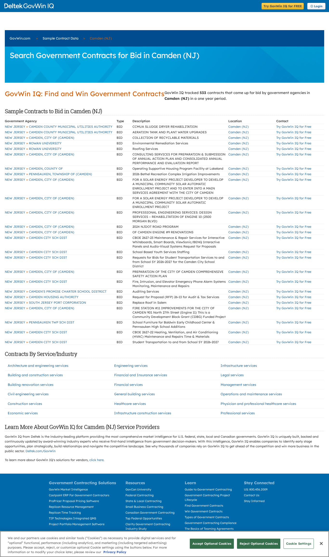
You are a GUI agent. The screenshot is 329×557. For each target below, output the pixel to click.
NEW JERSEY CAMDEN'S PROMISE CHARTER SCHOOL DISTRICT (55, 291)
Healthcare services (130, 404)
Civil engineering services (28, 394)
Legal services (232, 375)
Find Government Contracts (204, 505)
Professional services (238, 413)
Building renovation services (30, 385)
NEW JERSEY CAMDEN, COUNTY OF (34, 168)
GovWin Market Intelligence (68, 489)
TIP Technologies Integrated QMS (72, 518)
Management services (238, 385)
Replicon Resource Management (71, 507)
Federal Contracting (139, 495)
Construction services (25, 404)
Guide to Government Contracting (208, 489)
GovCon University (138, 489)
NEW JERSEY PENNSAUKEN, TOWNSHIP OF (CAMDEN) (48, 174)
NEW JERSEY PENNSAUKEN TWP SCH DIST (39, 322)
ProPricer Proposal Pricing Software (74, 501)
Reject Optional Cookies (259, 543)
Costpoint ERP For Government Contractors (79, 495)
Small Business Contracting (144, 507)
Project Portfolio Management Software (77, 524)
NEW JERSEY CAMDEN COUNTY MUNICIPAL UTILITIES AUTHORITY (58, 126)
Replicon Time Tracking (65, 512)
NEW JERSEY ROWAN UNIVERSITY (33, 143)
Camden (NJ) (238, 126)
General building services (134, 394)
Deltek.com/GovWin (41, 451)
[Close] (321, 543)
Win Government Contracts (204, 511)
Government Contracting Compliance (211, 523)
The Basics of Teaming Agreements (209, 528)
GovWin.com (20, 38)
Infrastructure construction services (142, 413)
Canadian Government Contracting (150, 512)
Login (318, 6)
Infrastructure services (239, 365)
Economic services (23, 413)
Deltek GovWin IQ (131, 5)
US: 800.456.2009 (256, 489)
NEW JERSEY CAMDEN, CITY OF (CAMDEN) (39, 138)
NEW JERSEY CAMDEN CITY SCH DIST (36, 238)
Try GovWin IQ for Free (293, 126)
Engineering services (131, 365)
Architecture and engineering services (38, 365)
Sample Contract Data (61, 38)
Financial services (128, 385)
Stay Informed (254, 501)
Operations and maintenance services (251, 394)
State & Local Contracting (143, 501)
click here (96, 460)
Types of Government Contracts (207, 517)
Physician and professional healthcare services (258, 404)
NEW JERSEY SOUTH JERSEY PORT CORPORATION (45, 302)
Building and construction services (35, 375)
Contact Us (251, 495)
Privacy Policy (114, 552)
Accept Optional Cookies (211, 543)
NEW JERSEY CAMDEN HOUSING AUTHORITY (42, 297)
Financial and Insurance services (140, 375)
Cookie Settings (298, 543)
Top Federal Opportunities (143, 518)
